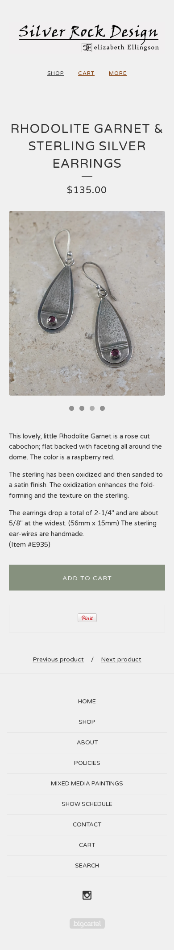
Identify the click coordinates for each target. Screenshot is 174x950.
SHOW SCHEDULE (87, 804)
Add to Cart (87, 578)
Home (87, 701)
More (118, 73)
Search (87, 865)
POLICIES (87, 763)
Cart (86, 73)
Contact (87, 824)
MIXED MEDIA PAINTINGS (87, 783)
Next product (121, 659)
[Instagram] (87, 895)
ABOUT (87, 742)
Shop (55, 73)
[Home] (87, 38)
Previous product (58, 659)
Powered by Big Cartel (87, 923)
